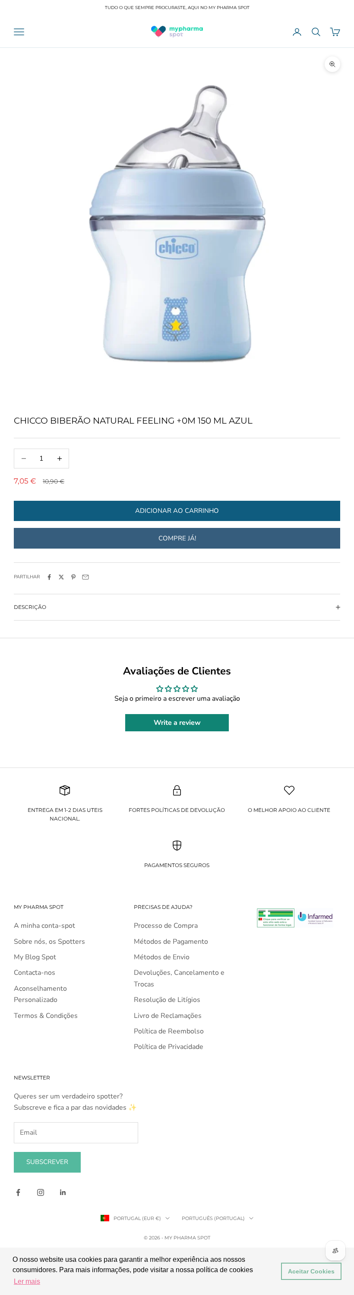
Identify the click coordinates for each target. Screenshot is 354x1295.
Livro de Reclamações (168, 1015)
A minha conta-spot (44, 925)
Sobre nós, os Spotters (49, 941)
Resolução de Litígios (167, 1000)
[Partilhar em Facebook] (49, 577)
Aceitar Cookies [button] (311, 1271)
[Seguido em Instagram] (40, 1192)
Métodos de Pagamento (171, 941)
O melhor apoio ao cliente (289, 810)
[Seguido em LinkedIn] (63, 1192)
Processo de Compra (166, 925)
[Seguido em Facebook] (18, 1192)
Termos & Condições (46, 1015)
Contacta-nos (34, 972)
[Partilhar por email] (85, 577)
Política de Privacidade (168, 1047)
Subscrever (47, 1162)
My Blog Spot (35, 957)
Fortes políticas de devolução (177, 810)
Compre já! (177, 538)
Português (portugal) (213, 1218)
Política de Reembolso (169, 1031)
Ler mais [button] (27, 1281)
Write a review (177, 722)
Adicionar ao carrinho (177, 510)
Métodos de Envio (162, 957)
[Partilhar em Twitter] (61, 577)
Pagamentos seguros (176, 865)
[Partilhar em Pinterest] (73, 577)
